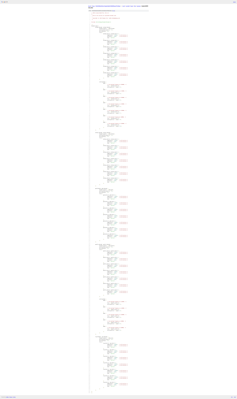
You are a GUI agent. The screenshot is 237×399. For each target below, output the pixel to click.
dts (135, 6)
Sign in (234, 2)
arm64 (127, 6)
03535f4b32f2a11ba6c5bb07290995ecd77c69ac (108, 6)
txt (232, 397)
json (235, 397)
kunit (89, 6)
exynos (139, 6)
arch (124, 6)
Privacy (10, 397)
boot (131, 6)
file (114, 10)
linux (93, 6)
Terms (14, 397)
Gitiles (7, 397)
